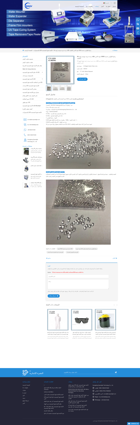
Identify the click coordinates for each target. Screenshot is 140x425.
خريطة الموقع (26, 400)
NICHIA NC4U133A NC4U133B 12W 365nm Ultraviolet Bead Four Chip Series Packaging (78, 390)
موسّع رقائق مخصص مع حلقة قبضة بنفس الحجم (36, 166)
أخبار (102, 6)
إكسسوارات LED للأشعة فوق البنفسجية (43, 50)
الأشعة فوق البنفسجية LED (29, 79)
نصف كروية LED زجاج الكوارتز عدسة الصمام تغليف (86, 248)
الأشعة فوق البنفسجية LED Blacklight (32, 105)
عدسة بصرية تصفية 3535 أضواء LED (65, 248)
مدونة (24, 398)
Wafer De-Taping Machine (29, 69)
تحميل (114, 6)
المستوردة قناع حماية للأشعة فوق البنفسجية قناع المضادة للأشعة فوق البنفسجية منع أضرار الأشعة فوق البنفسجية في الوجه (105, 333)
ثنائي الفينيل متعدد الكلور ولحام (30, 95)
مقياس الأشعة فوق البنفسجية (30, 89)
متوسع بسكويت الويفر (28, 59)
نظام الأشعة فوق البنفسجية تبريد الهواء (52, 404)
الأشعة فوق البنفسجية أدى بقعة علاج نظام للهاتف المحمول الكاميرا (77, 401)
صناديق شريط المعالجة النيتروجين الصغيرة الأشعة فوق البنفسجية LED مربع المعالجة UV (36, 174)
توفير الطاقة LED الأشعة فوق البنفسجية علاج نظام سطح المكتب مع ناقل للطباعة (78, 385)
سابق (49, 258)
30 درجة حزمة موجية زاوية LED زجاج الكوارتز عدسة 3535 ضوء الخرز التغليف (68, 272)
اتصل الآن (81, 79)
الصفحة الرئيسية (79, 6)
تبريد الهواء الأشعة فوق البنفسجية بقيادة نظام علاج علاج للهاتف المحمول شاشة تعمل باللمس (78, 396)
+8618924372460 (105, 400)
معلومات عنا (89, 6)
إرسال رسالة (52, 296)
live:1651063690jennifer (32, 124)
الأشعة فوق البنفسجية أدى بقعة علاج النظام (53, 401)
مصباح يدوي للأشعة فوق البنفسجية (31, 92)
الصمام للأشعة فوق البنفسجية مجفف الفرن (53, 394)
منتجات (97, 6)
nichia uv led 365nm (48, 392)
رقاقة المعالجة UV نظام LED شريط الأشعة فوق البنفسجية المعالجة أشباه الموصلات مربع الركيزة (36, 183)
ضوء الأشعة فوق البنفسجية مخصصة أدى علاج (54, 413)
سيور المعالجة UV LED (28, 99)
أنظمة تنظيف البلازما (27, 109)
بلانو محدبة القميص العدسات (72, 252)
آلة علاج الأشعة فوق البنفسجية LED (31, 72)
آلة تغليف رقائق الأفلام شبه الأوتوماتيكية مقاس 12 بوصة (36, 157)
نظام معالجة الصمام (48, 411)
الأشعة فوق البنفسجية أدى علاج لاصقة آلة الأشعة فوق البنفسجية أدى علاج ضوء (77, 406)
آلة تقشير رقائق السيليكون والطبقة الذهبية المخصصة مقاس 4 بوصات (36, 148)
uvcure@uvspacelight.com (33, 119)
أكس (24, 403)
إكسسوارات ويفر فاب (28, 75)
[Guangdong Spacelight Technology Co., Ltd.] (28, 5)
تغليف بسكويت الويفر (28, 62)
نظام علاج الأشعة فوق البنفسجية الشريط (32, 65)
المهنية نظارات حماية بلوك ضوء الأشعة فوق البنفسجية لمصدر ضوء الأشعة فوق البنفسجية (81, 333)
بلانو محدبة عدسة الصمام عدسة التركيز (55, 252)
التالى (114, 258)
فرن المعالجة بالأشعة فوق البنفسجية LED (32, 82)
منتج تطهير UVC (26, 102)
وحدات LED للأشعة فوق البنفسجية (31, 85)
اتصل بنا (108, 6)
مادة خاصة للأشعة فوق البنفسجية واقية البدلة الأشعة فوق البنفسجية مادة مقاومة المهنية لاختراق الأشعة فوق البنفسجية (58, 333)
